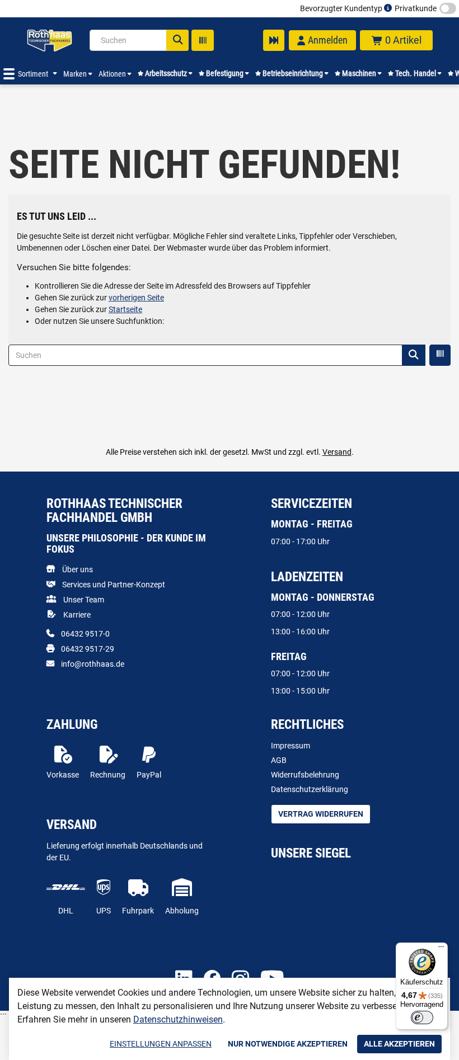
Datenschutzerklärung (309, 789)
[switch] (422, 1017)
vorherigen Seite (136, 297)
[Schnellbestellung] (273, 40)
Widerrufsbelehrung (305, 774)
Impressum (290, 745)
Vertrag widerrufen (320, 813)
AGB (279, 760)
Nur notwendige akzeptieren (288, 1043)
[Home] (49, 40)
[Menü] (441, 949)
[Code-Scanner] (202, 40)
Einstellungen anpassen (161, 1043)
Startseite (125, 309)
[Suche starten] (177, 40)
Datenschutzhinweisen (178, 1019)
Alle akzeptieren (399, 1043)
